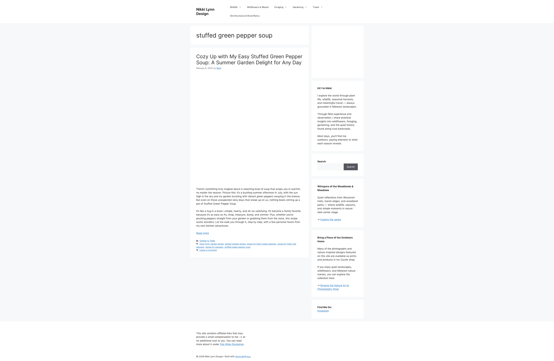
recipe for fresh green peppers (261, 244)
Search (351, 166)
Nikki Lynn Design (205, 11)
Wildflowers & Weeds (258, 7)
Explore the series (330, 219)
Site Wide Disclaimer (232, 344)
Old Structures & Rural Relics (245, 15)
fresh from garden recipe (212, 244)
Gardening (298, 7)
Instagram (323, 310)
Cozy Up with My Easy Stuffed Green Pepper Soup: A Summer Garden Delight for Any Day (249, 59)
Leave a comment (208, 250)
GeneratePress (243, 356)
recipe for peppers (214, 247)
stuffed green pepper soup (237, 247)
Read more (202, 233)
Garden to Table (207, 240)
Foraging (278, 7)
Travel (316, 7)
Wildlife (234, 7)
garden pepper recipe (235, 244)
